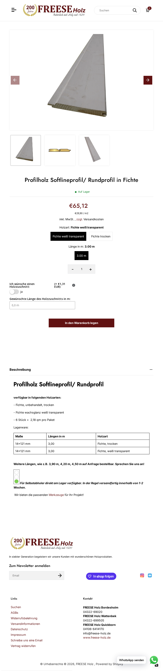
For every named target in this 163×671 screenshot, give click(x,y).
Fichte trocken (100, 236)
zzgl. (79, 219)
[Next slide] (148, 80)
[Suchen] (135, 10)
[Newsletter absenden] (59, 575)
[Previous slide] (15, 80)
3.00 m (81, 255)
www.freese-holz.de (97, 637)
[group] (26, 150)
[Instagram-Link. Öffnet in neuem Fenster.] (142, 575)
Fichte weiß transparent (68, 236)
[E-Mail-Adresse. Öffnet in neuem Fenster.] (150, 575)
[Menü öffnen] (14, 10)
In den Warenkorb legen (81, 323)
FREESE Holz (85, 664)
